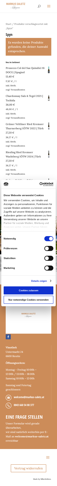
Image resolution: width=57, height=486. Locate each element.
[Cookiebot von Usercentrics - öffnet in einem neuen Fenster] (40, 184)
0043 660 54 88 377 (24, 405)
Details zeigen (39, 281)
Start (8, 23)
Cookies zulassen (28, 290)
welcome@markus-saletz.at (29, 397)
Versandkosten (18, 89)
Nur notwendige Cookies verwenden (28, 299)
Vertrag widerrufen (28, 468)
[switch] (48, 248)
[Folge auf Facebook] (8, 336)
